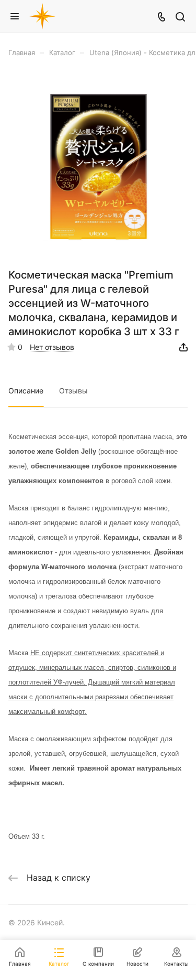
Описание (25, 390)
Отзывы (73, 390)
